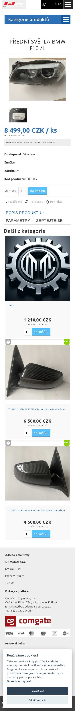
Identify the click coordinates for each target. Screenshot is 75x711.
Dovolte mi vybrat (19, 681)
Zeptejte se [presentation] (49, 220)
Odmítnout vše (37, 700)
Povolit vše (37, 690)
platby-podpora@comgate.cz (32, 606)
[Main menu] (68, 4)
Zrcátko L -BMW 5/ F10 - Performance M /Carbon (36, 409)
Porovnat (36, 201)
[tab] (25, 213)
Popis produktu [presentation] (23, 212)
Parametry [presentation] (18, 220)
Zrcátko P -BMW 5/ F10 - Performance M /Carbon (36, 510)
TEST (11, 305)
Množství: (10, 191)
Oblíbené (15, 201)
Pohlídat (55, 201)
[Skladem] (37, 372)
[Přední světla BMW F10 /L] (37, 79)
